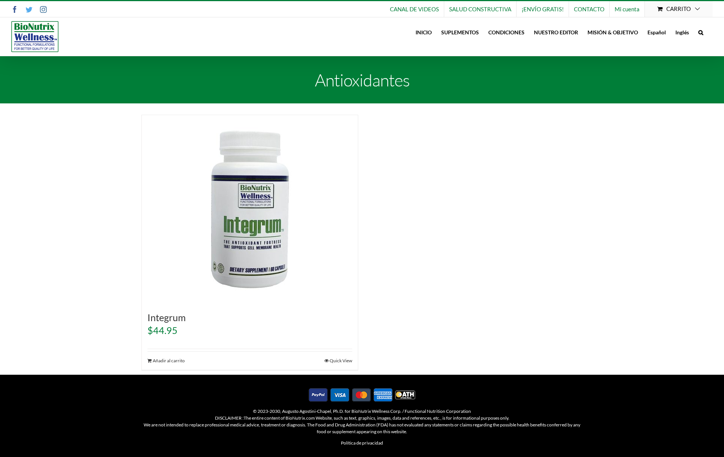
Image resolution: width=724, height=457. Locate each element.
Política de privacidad (362, 443)
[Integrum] (250, 209)
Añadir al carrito (169, 360)
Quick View (341, 360)
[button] (700, 32)
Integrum (166, 317)
